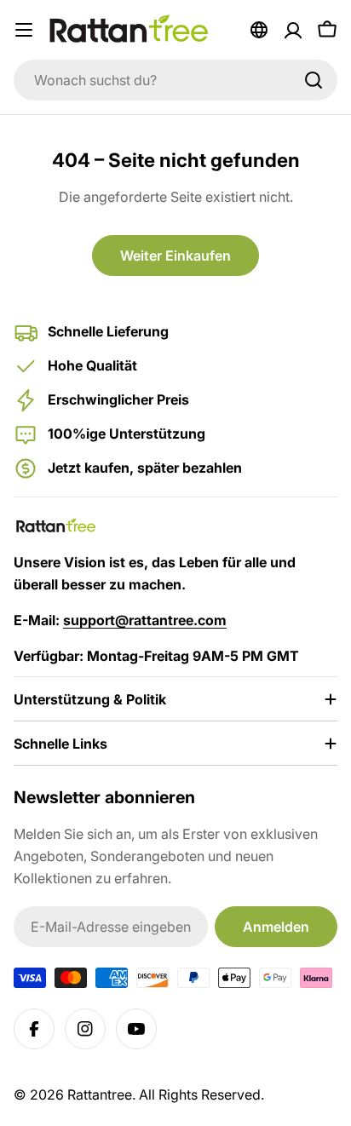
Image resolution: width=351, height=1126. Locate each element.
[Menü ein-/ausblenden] (24, 30)
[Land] (259, 30)
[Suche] (313, 80)
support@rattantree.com (145, 620)
